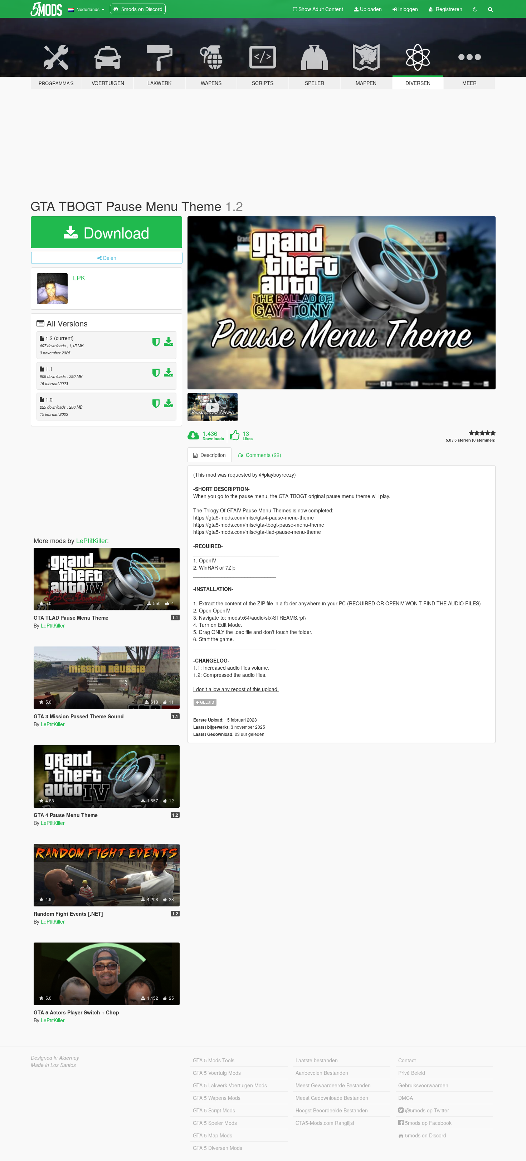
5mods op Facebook (428, 1122)
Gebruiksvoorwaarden (423, 1085)
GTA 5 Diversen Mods (217, 1147)
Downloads (213, 439)
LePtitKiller (91, 540)
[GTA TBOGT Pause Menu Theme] (341, 303)
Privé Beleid (411, 1072)
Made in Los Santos (53, 1064)
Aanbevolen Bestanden (322, 1072)
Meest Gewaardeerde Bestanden (333, 1085)
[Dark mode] (475, 9)
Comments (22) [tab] (262, 454)
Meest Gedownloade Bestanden (332, 1097)
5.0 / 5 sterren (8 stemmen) (471, 440)
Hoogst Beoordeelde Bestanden (332, 1110)
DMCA (405, 1097)
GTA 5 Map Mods (212, 1135)
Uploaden (370, 9)
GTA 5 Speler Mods (215, 1122)
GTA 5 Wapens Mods (216, 1097)
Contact (407, 1060)
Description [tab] (212, 454)
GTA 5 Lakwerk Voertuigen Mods (230, 1085)
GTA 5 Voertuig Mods (217, 1072)
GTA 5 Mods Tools (213, 1060)
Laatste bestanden (317, 1060)
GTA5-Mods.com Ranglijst (325, 1122)
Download (114, 232)
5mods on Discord (425, 1135)
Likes (248, 439)
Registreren (448, 9)
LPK (79, 277)
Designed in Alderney (55, 1057)
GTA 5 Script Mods (214, 1110)
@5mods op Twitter (426, 1110)
